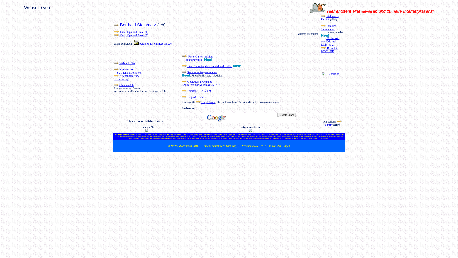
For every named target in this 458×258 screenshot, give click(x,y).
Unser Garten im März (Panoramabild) (197, 58)
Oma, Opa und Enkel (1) (133, 32)
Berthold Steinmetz (137, 24)
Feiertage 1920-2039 (199, 90)
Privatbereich (126, 85)
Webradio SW (127, 63)
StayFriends (208, 102)
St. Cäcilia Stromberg (129, 72)
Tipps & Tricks (195, 97)
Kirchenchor (126, 69)
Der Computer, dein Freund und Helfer (209, 66)
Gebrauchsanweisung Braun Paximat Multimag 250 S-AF (202, 83)
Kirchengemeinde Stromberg (127, 77)
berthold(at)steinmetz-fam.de (155, 43)
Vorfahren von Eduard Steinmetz (330, 41)
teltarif (328, 124)
